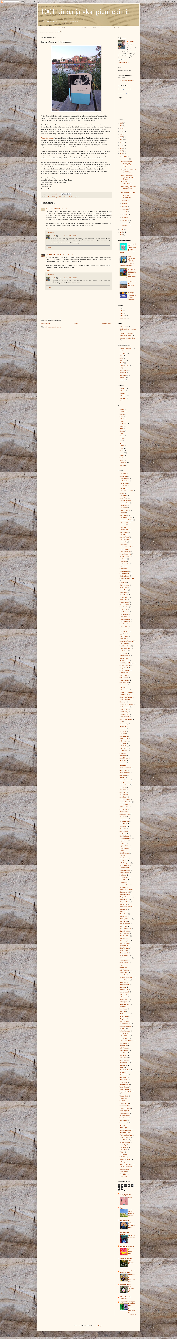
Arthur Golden (124, 549)
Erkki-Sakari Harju (125, 646)
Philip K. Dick (124, 1016)
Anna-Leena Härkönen (126, 520)
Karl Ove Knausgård (125, 838)
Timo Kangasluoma (125, 1108)
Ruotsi (121, 448)
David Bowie (123, 592)
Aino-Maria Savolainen (126, 491)
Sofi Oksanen (123, 1072)
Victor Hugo (123, 1145)
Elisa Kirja (123, 353)
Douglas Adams (124, 602)
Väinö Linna (123, 1154)
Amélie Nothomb (125, 510)
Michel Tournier (124, 931)
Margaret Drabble (125, 894)
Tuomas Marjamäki (125, 1130)
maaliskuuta (125, 220)
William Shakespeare (126, 1167)
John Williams (124, 794)
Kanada (122, 431)
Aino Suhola (123, 488)
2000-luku (122, 398)
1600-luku (122, 388)
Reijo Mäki (123, 1028)
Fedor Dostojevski (125, 656)
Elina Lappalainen (125, 619)
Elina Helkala (123, 617)
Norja (121, 441)
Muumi (122, 363)
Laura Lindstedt (124, 868)
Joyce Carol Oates (125, 814)
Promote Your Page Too (123, 93)
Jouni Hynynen (124, 812)
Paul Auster (123, 987)
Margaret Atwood (125, 892)
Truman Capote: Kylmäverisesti (126, 196)
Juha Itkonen (123, 816)
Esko (121, 355)
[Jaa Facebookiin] (68, 194)
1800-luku (122, 393)
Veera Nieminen (124, 1140)
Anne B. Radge (124, 522)
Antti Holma (123, 534)
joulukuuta (125, 156)
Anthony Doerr (124, 530)
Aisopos (122, 493)
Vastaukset (51, 232)
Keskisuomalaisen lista (126, 333)
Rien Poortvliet (124, 1033)
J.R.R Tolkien (124, 751)
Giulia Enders (124, 678)
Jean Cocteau (123, 775)
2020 (121, 140)
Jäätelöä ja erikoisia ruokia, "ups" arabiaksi (132, 1212)
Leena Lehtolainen (125, 870)
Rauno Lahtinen (124, 1021)
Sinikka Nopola (124, 1063)
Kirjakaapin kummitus (127, 1246)
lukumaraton (123, 375)
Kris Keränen (123, 860)
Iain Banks (123, 726)
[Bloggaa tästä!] (64, 194)
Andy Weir (123, 513)
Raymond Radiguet (125, 1026)
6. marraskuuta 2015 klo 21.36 (58, 208)
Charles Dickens (124, 571)
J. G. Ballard (123, 743)
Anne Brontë (123, 525)
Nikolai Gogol (124, 960)
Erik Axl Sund (124, 643)
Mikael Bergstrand (125, 941)
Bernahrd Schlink (125, 556)
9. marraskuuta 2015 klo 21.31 (68, 236)
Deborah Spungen (125, 597)
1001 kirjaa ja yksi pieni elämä (85, 11)
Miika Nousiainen (125, 936)
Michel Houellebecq (125, 928)
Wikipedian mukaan (47, 138)
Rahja (130, 1197)
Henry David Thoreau (126, 719)
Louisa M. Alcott (124, 885)
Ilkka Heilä (123, 734)
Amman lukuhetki (125, 1284)
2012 (121, 235)
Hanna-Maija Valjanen (126, 697)
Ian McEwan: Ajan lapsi (128, 192)
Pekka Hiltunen (124, 999)
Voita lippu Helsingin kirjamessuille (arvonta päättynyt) (132, 295)
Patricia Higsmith (125, 980)
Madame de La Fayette (126, 889)
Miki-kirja (122, 360)
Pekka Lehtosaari (124, 1004)
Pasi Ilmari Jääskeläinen (126, 977)
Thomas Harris (124, 1096)
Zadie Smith (123, 1176)
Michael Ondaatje (125, 924)
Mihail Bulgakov (124, 933)
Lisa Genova (123, 882)
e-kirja (121, 368)
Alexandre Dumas (125, 503)
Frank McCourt (124, 660)
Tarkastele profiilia (123, 62)
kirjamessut (123, 373)
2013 (121, 232)
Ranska (122, 446)
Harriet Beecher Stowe (126, 704)
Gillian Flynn (123, 675)
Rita (121, 1208)
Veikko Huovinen (125, 1142)
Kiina (121, 433)
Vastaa (47, 228)
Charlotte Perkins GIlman (127, 578)
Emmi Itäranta (124, 629)
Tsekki (121, 458)
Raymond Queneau (125, 1024)
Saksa (121, 450)
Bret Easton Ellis (124, 564)
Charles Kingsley (124, 573)
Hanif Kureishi (124, 695)
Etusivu (41, 28)
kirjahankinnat (124, 370)
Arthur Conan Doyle (125, 547)
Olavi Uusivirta (124, 963)
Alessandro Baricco (125, 500)
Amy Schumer (124, 508)
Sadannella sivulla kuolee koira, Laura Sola (131, 1277)
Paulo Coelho (123, 994)
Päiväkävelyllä (50, 254)
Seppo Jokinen (124, 1058)
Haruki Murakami (125, 707)
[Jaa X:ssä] (66, 194)
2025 (121, 126)
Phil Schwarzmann (125, 1014)
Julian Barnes (123, 826)
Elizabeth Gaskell (125, 621)
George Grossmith (125, 665)
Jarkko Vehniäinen (125, 773)
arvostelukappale (124, 365)
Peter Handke (123, 1009)
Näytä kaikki (133, 1314)
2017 (121, 148)
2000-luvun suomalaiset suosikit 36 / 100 (106, 28)
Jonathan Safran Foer (126, 802)
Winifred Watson (124, 1169)
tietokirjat (122, 377)
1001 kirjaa (55, 197)
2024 (121, 128)
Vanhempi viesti (106, 324)
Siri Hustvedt (123, 1065)
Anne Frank (123, 527)
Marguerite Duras (125, 902)
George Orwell (124, 668)
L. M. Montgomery (125, 863)
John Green (123, 790)
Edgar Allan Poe (124, 604)
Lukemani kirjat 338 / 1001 (56, 28)
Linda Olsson (123, 880)
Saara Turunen (124, 1045)
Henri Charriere (124, 717)
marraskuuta (125, 159)
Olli (121, 965)
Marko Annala (124, 911)
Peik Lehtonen (124, 997)
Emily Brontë (123, 626)
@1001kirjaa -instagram (127, 81)
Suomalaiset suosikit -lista (127, 338)
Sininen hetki (123, 1298)
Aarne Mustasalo (124, 478)
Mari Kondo (123, 904)
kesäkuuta (125, 212)
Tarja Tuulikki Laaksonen (127, 1092)
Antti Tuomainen (124, 539)
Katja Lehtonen (124, 846)
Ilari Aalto (123, 731)
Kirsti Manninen (124, 853)
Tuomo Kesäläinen (125, 1132)
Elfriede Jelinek (124, 612)
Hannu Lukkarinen (125, 699)
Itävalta (122, 426)
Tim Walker (123, 1101)
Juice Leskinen (124, 819)
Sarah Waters (123, 1053)
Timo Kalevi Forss (125, 1106)
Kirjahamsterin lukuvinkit (124, 1233)
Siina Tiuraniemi (124, 1060)
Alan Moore (123, 495)
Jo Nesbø (122, 782)
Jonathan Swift (124, 804)
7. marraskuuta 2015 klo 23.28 (64, 254)
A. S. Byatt (123, 474)
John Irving (123, 792)
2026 (121, 123)
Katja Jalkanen (124, 841)
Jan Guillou (123, 760)
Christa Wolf (123, 582)
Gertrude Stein (124, 673)
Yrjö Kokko (123, 1174)
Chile (121, 416)
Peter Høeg (123, 1011)
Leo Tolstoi (123, 875)
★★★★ (122, 316)
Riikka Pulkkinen (125, 1036)
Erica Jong (123, 638)
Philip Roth (123, 1019)
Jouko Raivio (123, 809)
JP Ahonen (123, 753)
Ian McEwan (123, 729)
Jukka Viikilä (123, 824)
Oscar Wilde (123, 968)
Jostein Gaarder (124, 807)
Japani (121, 428)
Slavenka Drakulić (125, 1070)
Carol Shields (123, 569)
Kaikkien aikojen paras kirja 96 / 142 (51, 32)
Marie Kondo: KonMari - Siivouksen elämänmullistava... (128, 171)
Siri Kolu (122, 1067)
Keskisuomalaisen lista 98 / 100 (79, 28)
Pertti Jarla (123, 1007)
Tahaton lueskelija (125, 1297)
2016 (121, 151)
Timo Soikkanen (124, 1113)
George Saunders (124, 670)
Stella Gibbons (124, 1077)
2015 (121, 154)
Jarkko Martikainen (125, 768)
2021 (121, 137)
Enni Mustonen (124, 631)
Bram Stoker (123, 561)
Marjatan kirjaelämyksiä (127, 1302)
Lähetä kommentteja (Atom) (53, 327)
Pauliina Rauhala (124, 992)
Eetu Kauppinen (124, 607)
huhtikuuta (125, 217)
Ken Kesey (123, 851)
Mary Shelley (123, 916)
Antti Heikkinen (124, 532)
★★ (121, 311)
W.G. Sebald (123, 1157)
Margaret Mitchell (125, 899)
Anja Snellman (124, 515)
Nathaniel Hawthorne (126, 958)
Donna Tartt (123, 600)
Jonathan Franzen (125, 799)
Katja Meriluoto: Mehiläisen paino (131, 1224)
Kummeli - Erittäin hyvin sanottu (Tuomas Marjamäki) (128, 188)
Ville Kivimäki (124, 1147)
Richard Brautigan (125, 1031)
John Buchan (123, 787)
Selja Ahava (123, 1055)
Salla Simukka (124, 1048)
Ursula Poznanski (125, 1137)
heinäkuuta (125, 209)
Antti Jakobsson (124, 537)
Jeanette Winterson (125, 780)
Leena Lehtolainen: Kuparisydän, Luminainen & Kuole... (126, 163)
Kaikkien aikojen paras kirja (128, 329)
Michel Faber (123, 926)
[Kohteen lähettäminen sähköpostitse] (62, 194)
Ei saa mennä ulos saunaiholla (125, 1195)
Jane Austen (123, 763)
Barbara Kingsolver (125, 554)
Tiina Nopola (123, 1098)
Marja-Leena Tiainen (126, 907)
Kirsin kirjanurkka (126, 1258)
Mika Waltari (123, 938)
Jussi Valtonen (124, 831)
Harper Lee (123, 702)
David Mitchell (124, 595)
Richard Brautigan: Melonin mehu (126, 182)
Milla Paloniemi (124, 948)
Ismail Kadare (124, 738)
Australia (122, 411)
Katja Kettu (123, 843)
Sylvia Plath (123, 1082)
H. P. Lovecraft (124, 690)
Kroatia (122, 438)
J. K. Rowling (124, 746)
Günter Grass (123, 685)
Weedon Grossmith (125, 1159)
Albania (122, 409)
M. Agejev (123, 887)
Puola (121, 443)
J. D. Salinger (124, 741)
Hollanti (122, 419)
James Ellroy (123, 756)
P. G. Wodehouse (124, 970)
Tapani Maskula (124, 1089)
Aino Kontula (123, 486)
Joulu (121, 358)
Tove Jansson (123, 1120)
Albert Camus (124, 498)
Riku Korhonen (124, 1038)
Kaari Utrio (123, 833)
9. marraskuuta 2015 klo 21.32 (68, 278)
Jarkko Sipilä (123, 770)
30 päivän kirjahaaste (126, 348)
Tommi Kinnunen (125, 1115)
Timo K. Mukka (124, 1103)
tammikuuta (125, 226)
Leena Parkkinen (124, 872)
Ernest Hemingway (125, 648)
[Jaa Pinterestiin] (70, 194)
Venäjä (121, 460)
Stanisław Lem (124, 1075)
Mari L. (53, 236)
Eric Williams (124, 636)
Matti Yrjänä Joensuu (126, 919)
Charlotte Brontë (124, 576)
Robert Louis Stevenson (126, 1041)
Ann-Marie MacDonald (126, 517)
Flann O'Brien (124, 658)
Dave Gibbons (124, 590)
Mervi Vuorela (124, 921)
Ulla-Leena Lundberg (126, 1135)
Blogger (100, 1326)
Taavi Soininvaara (125, 1084)
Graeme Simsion (124, 680)
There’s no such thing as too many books (127, 1271)
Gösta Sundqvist (124, 682)
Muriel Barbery (124, 955)
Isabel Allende (124, 736)
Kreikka (122, 436)
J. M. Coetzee (123, 748)
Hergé (121, 721)
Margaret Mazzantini (126, 897)
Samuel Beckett (124, 1050)
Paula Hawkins (124, 989)
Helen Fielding (124, 712)
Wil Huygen (123, 1162)
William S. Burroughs (126, 1164)
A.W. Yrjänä (123, 476)
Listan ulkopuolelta (125, 336)
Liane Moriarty (124, 877)
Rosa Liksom (123, 1043)
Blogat (121, 351)
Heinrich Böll (123, 709)
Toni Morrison (124, 1118)
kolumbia (122, 465)
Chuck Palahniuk (124, 585)
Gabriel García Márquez (126, 663)
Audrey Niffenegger (125, 552)
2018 (121, 145)
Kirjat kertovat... (125, 1220)
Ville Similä (123, 1150)
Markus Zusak (124, 914)
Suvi (47, 208)
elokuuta (124, 206)
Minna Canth (123, 950)
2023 (121, 131)
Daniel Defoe (123, 587)
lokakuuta (125, 201)
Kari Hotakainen (124, 836)
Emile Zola (123, 624)
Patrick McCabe (124, 982)
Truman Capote (68, 197)
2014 (121, 229)
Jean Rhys (122, 777)
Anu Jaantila (123, 542)
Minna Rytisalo (124, 953)
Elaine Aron (123, 609)
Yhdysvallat (76, 197)
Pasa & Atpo (123, 975)
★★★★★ (123, 318)
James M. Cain (124, 758)
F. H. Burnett (123, 653)
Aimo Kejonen (124, 483)
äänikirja (122, 380)
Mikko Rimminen (125, 943)
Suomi (121, 453)
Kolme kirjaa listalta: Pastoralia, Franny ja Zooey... (128, 177)
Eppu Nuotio (123, 634)
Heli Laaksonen (124, 714)
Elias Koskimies (124, 614)
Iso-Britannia (123, 424)
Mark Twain (123, 909)
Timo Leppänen (124, 1111)
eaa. (121, 401)
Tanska (122, 455)
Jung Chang (123, 829)
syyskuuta (125, 203)
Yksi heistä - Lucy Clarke (131, 1236)
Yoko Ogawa (123, 1171)
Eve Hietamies (124, 651)
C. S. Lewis (123, 566)
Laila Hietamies (124, 865)
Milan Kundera (124, 946)
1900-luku (61, 197)
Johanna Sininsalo (125, 785)
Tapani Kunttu (124, 1087)
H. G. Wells (123, 687)
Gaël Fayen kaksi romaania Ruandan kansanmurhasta (131, 1307)
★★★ (50, 197)
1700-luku (122, 391)
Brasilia (122, 414)
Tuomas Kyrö (123, 1128)
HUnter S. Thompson (126, 692)
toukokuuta (125, 214)
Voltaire (122, 1152)
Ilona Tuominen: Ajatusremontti (132, 1289)
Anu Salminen (124, 544)
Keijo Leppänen (124, 848)
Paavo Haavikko (124, 972)
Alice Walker (123, 505)
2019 (121, 142)
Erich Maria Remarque (126, 641)
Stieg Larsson (123, 1080)
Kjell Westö (123, 855)
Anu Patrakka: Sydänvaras (131, 1262)
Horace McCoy (124, 724)
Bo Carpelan (123, 559)
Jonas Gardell (123, 797)
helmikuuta (125, 223)
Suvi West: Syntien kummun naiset (131, 1250)
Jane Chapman (124, 765)
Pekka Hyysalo (124, 1002)
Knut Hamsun (124, 858)
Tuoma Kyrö (123, 1125)
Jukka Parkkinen (124, 821)
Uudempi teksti (45, 324)
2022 (121, 134)
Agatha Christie (124, 481)
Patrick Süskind (124, 985)
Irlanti (121, 421)
